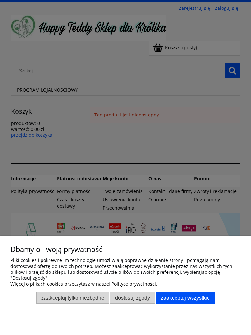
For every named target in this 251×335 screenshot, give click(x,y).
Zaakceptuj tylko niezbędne (72, 298)
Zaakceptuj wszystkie (185, 298)
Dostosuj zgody (132, 298)
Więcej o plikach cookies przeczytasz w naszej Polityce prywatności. (83, 284)
